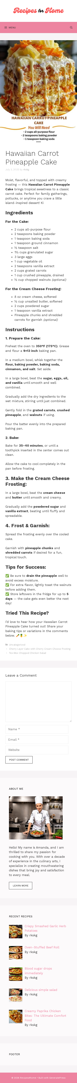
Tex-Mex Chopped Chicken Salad (27, 653)
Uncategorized (17, 644)
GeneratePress (57, 1078)
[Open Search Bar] (71, 27)
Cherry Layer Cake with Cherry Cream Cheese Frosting (39, 649)
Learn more (20, 885)
